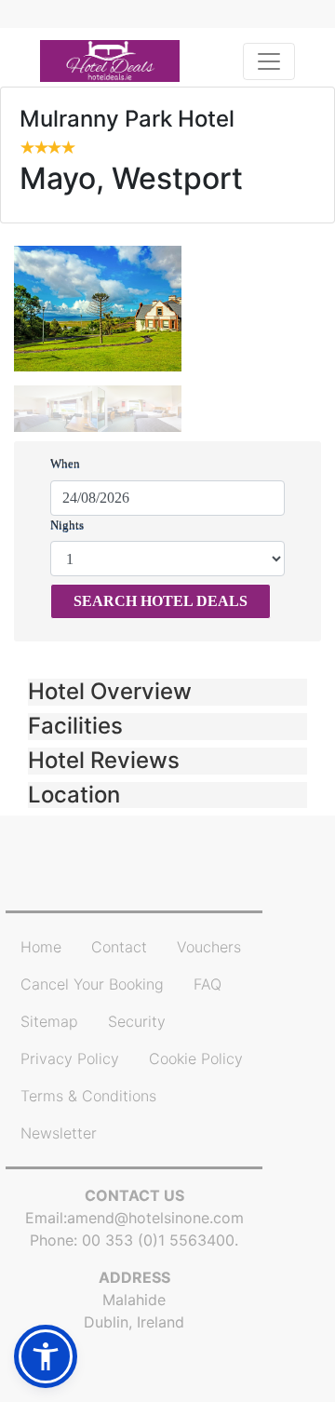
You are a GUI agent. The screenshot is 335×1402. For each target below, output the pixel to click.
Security (137, 1021)
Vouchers (209, 946)
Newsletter (58, 1133)
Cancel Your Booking (92, 984)
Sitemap (49, 1021)
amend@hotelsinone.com (155, 1217)
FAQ (207, 984)
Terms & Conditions (88, 1095)
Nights (67, 525)
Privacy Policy (69, 1058)
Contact (119, 946)
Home (40, 946)
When (65, 463)
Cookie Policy (196, 1058)
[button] (167, 692)
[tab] (167, 692)
